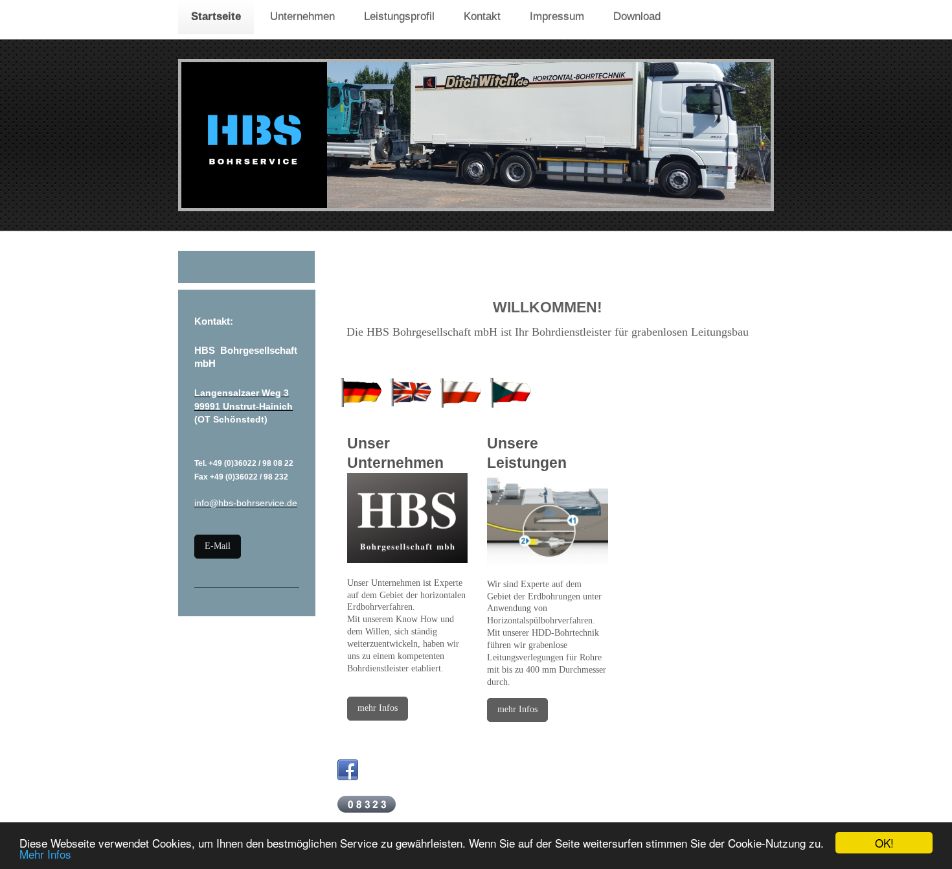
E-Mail (218, 546)
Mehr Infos (45, 854)
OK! (884, 843)
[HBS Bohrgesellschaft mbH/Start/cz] (510, 392)
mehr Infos (377, 708)
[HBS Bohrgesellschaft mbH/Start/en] (410, 392)
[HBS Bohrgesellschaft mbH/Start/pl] (460, 392)
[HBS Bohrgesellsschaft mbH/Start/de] (360, 392)
